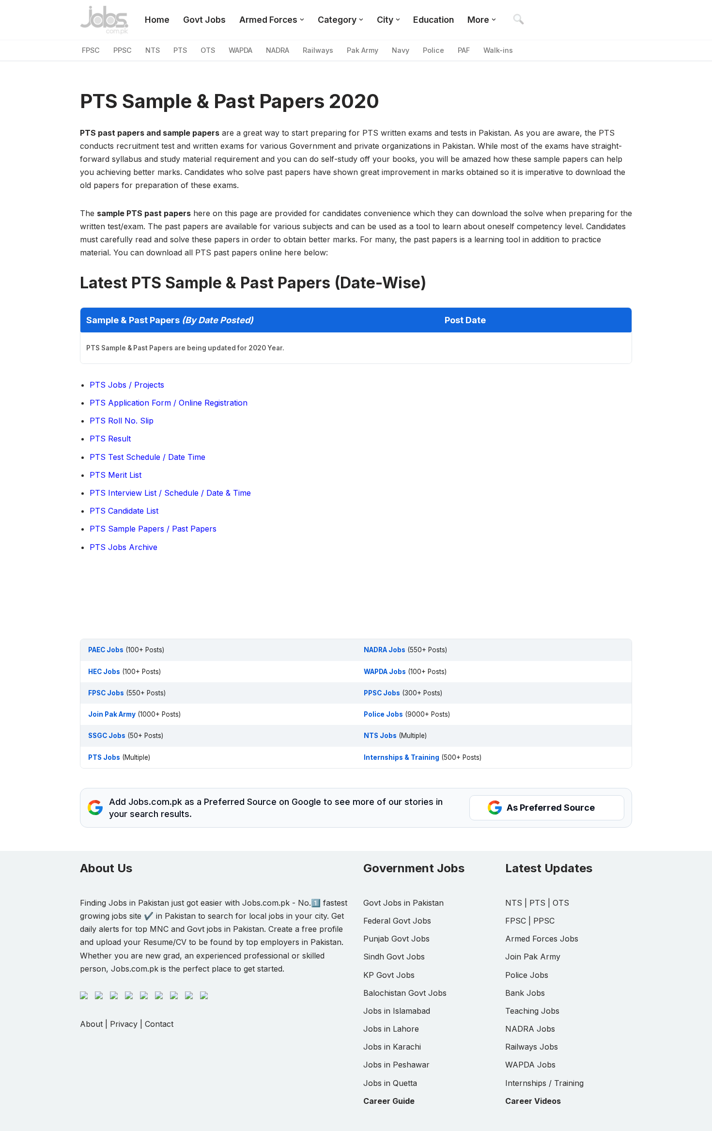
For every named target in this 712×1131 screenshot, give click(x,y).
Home (157, 20)
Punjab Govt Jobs (396, 938)
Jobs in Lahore (391, 1029)
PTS (180, 50)
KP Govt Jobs (389, 975)
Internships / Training (544, 1083)
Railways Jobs (531, 1047)
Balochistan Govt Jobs (405, 993)
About (91, 1024)
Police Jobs (526, 975)
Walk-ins (498, 50)
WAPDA (240, 50)
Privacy (124, 1024)
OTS (208, 50)
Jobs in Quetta (390, 1083)
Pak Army (362, 50)
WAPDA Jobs (530, 1064)
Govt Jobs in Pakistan (403, 903)
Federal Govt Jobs (397, 921)
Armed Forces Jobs (541, 938)
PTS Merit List (115, 475)
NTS (152, 50)
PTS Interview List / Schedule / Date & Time (170, 493)
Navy (400, 50)
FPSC (91, 50)
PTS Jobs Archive (123, 547)
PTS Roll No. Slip (122, 420)
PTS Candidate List (124, 511)
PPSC (122, 50)
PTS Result (110, 438)
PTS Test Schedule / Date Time (147, 457)
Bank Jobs (525, 993)
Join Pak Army (532, 956)
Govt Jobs (204, 20)
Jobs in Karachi (392, 1047)
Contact (159, 1024)
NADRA (277, 50)
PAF (464, 50)
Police (433, 50)
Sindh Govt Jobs (394, 956)
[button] (302, 19)
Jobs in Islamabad (396, 1011)
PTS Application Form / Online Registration (169, 403)
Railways (318, 50)
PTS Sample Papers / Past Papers (153, 529)
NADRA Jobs (530, 1029)
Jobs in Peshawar (396, 1064)
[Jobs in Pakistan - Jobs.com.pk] (104, 19)
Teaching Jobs (532, 1011)
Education (433, 20)
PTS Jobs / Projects (127, 385)
